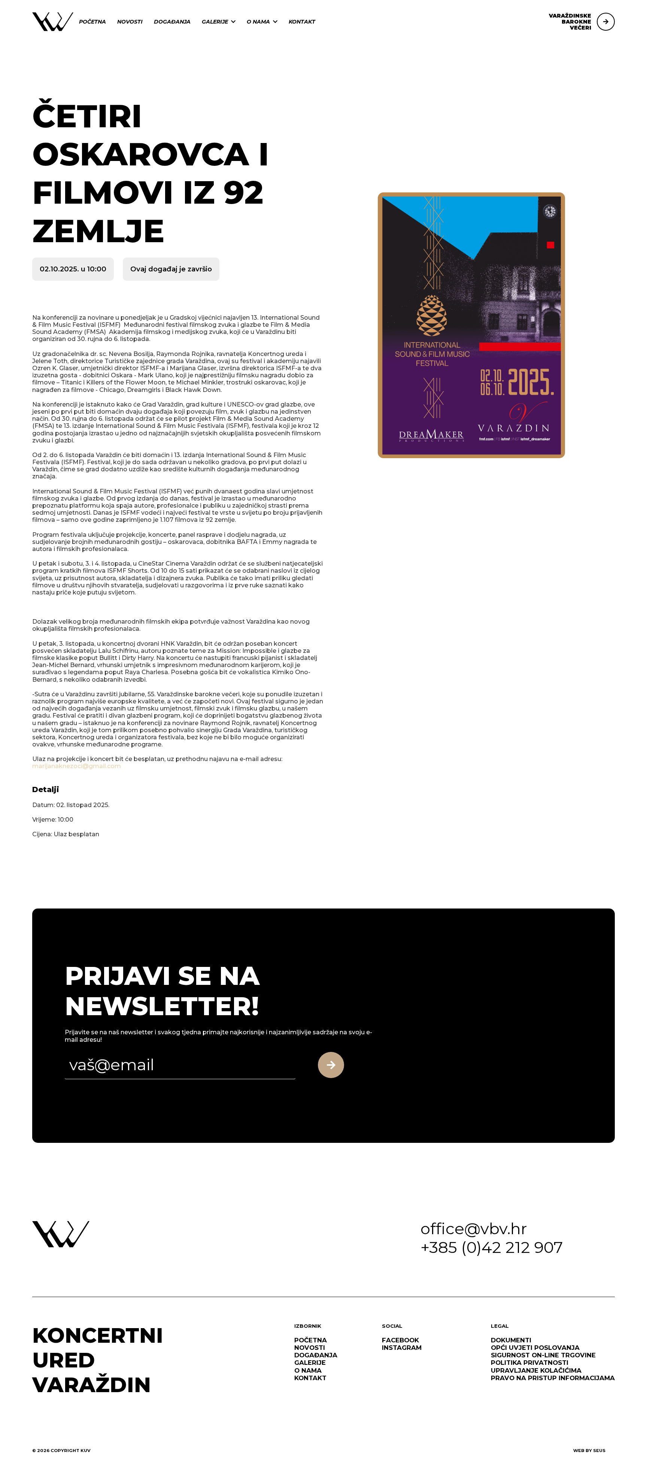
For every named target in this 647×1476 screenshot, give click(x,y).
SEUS (599, 1450)
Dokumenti (511, 1340)
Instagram (402, 1347)
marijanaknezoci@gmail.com (76, 766)
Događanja (172, 21)
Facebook (400, 1340)
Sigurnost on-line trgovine (543, 1355)
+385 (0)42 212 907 (491, 1247)
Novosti (130, 21)
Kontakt (302, 21)
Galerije (215, 21)
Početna (92, 21)
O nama (258, 21)
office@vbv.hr (473, 1228)
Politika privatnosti (529, 1362)
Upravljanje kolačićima (536, 1370)
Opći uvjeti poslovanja (535, 1347)
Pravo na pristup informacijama (553, 1378)
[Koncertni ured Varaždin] (52, 21)
